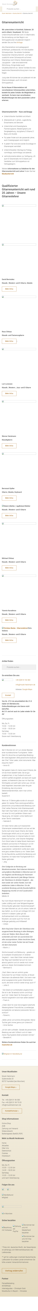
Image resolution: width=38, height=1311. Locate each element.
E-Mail (23, 3)
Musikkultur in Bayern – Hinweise (14, 1291)
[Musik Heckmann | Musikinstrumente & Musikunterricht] (10, 3)
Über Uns (5, 1148)
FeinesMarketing (8, 1283)
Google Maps (27, 689)
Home (4, 1143)
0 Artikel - (31, 3)
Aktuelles (5, 1146)
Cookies (5, 1153)
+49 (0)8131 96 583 (23, 680)
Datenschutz (6, 1151)
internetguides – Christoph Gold (13, 1288)
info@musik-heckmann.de (25, 685)
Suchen (5, 8)
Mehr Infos (9, 289)
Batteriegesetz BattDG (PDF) (12, 1134)
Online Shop (6, 1123)
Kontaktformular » (12, 1111)
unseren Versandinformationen (17, 1262)
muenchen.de (7, 1045)
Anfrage (19, 42)
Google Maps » (10, 1087)
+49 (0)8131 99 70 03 (13, 1102)
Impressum (6, 1156)
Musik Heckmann (7, 13)
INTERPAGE (6, 1286)
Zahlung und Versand (10, 1129)
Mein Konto (27, 3)
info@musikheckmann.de (11, 1105)
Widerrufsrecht (7, 1131)
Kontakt (8, 695)
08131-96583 (19, 3)
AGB (3, 1126)
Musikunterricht (17, 13)
